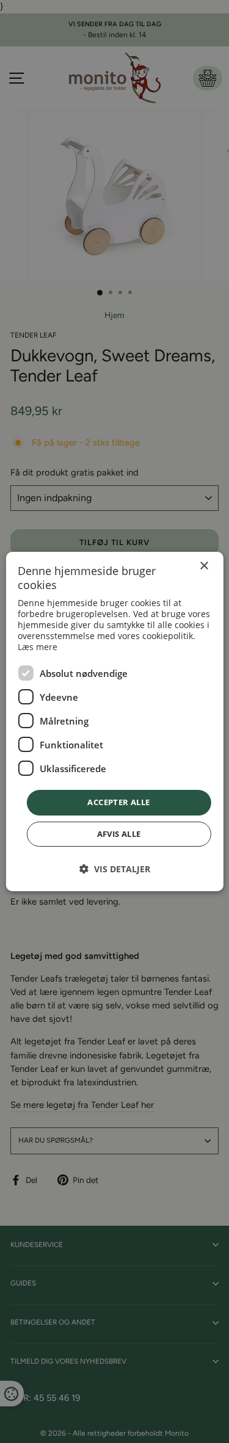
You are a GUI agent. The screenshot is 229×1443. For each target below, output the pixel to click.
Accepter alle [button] (118, 802)
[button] (114, 869)
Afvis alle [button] (119, 833)
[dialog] (114, 721)
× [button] (203, 566)
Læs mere (37, 647)
